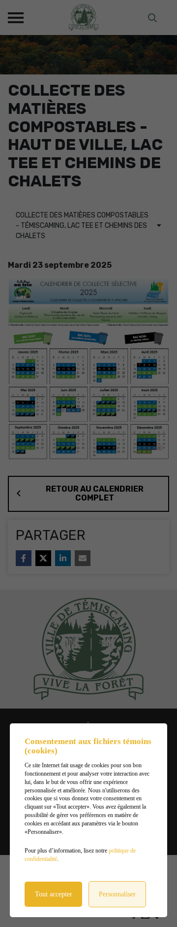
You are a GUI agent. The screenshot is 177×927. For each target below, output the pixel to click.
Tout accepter (53, 894)
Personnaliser (117, 894)
